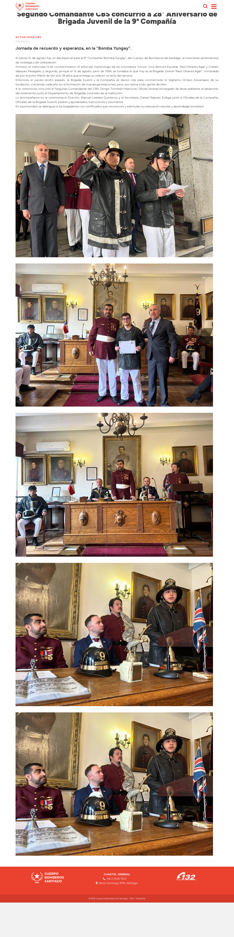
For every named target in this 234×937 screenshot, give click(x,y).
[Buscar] (205, 6)
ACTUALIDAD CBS (28, 37)
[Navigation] (213, 6)
